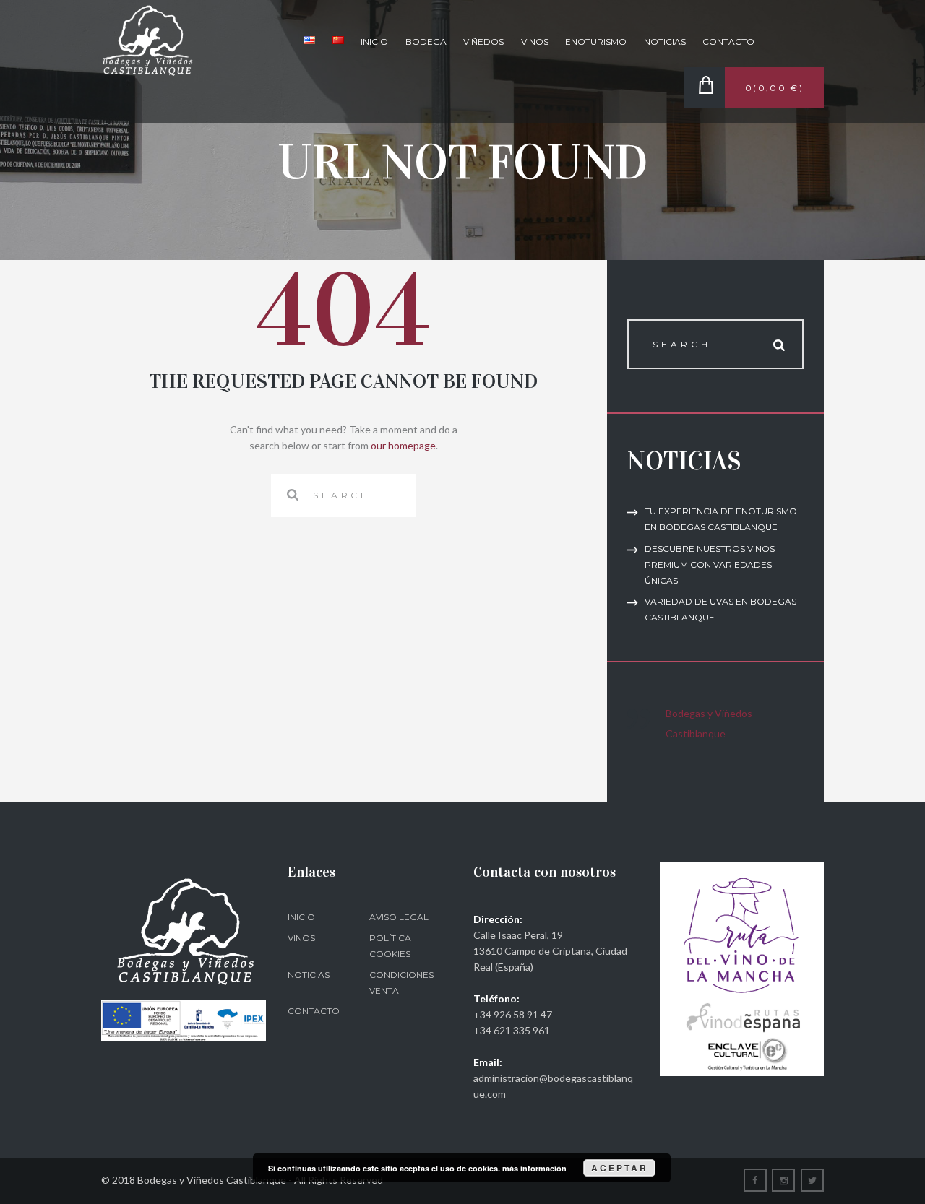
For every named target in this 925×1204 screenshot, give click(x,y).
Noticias (665, 41)
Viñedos (483, 41)
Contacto (728, 41)
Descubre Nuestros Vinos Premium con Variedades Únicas (710, 564)
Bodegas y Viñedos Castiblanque (709, 723)
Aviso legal (399, 916)
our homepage (403, 445)
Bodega (426, 41)
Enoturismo (596, 41)
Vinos (534, 41)
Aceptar (619, 1167)
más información (534, 1168)
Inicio (374, 41)
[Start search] (291, 495)
